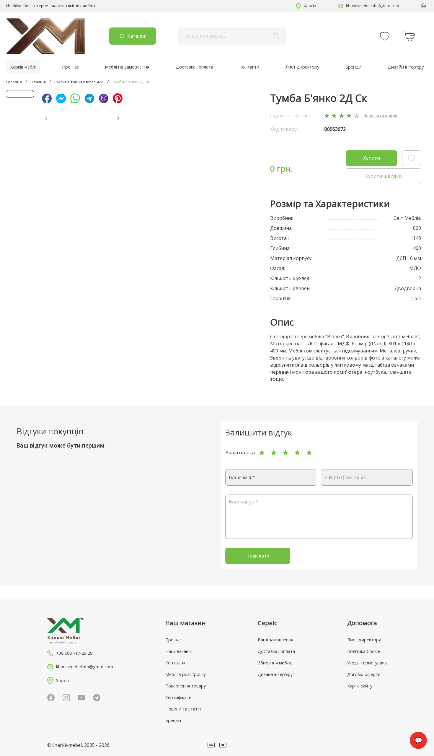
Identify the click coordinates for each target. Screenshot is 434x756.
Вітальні (38, 81)
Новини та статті (183, 709)
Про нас (70, 67)
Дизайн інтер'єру (406, 67)
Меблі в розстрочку (185, 674)
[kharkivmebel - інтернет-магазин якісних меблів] (46, 36)
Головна (14, 81)
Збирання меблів (275, 663)
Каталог (136, 36)
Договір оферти (364, 674)
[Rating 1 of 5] (262, 453)
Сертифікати (178, 697)
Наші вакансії (178, 651)
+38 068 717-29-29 (74, 653)
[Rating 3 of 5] (285, 453)
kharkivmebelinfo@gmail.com (372, 5)
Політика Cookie (363, 651)
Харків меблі (23, 67)
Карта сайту (359, 686)
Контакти (249, 67)
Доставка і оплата (194, 67)
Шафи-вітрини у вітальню (79, 81)
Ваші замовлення (275, 640)
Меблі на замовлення (127, 67)
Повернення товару (185, 686)
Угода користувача (367, 663)
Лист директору (302, 67)
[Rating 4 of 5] (297, 453)
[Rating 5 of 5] (309, 453)
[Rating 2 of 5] (274, 453)
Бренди (353, 67)
